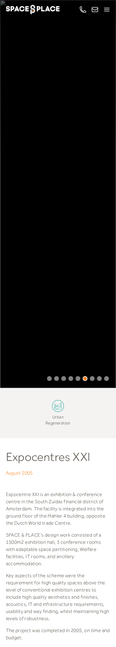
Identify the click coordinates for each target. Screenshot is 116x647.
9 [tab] (106, 378)
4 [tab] (70, 378)
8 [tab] (99, 378)
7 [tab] (92, 378)
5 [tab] (78, 378)
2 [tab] (56, 378)
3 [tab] (63, 378)
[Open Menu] (106, 9)
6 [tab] (85, 378)
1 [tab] (49, 378)
